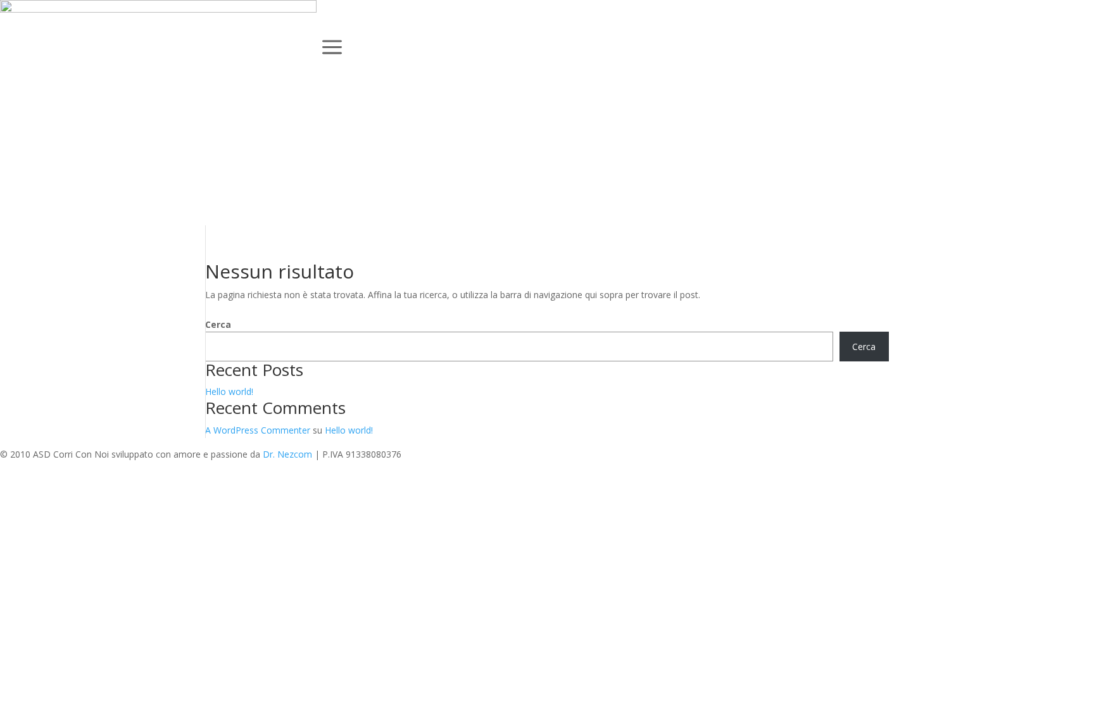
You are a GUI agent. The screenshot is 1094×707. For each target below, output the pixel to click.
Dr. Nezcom (287, 454)
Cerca (218, 324)
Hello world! (229, 391)
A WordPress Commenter (257, 430)
